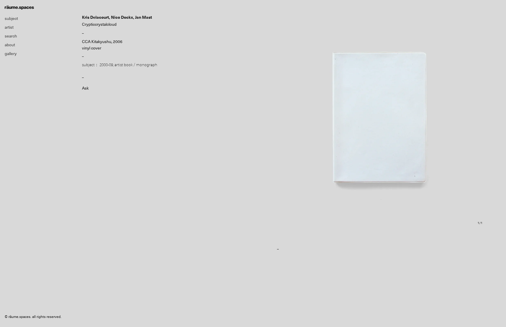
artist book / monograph (135, 64)
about (10, 44)
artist (9, 27)
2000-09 (106, 64)
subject (11, 18)
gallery (11, 53)
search (11, 36)
